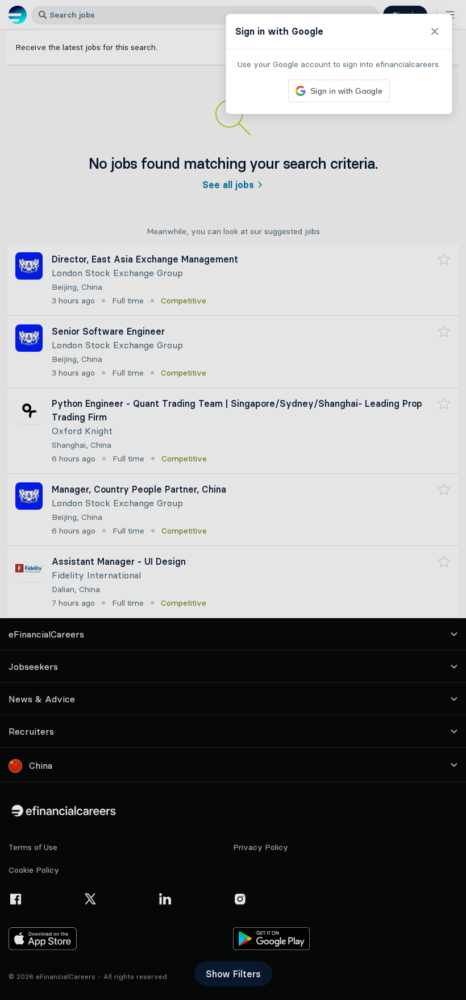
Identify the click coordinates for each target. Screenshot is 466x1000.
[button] (233, 500)
